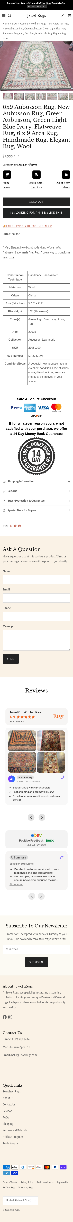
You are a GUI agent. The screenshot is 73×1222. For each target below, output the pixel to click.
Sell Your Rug (9, 1187)
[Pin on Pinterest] (19, 526)
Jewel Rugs (14, 1210)
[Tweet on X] (11, 526)
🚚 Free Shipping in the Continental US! (27, 226)
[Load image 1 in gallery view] (36, 66)
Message (8, 626)
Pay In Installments (45, 1182)
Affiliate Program (13, 1136)
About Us (8, 1098)
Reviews (7, 1111)
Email (6, 589)
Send (10, 659)
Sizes (14, 23)
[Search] (11, 15)
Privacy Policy (27, 1182)
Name (7, 571)
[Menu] (3, 15)
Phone (7, 608)
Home (6, 23)
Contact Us (9, 1104)
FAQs (6, 1117)
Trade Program (11, 1143)
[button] (16, 884)
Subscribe (36, 962)
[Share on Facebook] (15, 526)
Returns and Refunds (15, 1130)
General (24, 23)
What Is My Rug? (25, 1187)
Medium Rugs (38, 23)
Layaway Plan (63, 1182)
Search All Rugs (12, 1091)
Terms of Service (10, 1182)
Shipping (8, 1123)
